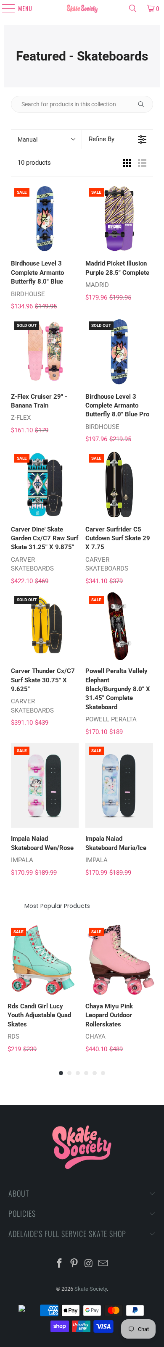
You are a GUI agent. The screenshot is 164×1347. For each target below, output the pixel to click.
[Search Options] (144, 104)
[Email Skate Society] (103, 1264)
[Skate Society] (82, 8)
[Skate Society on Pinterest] (74, 1264)
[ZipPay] (29, 1310)
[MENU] (5, 8)
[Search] (133, 8)
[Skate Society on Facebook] (59, 1264)
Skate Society (90, 1289)
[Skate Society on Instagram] (89, 1264)
